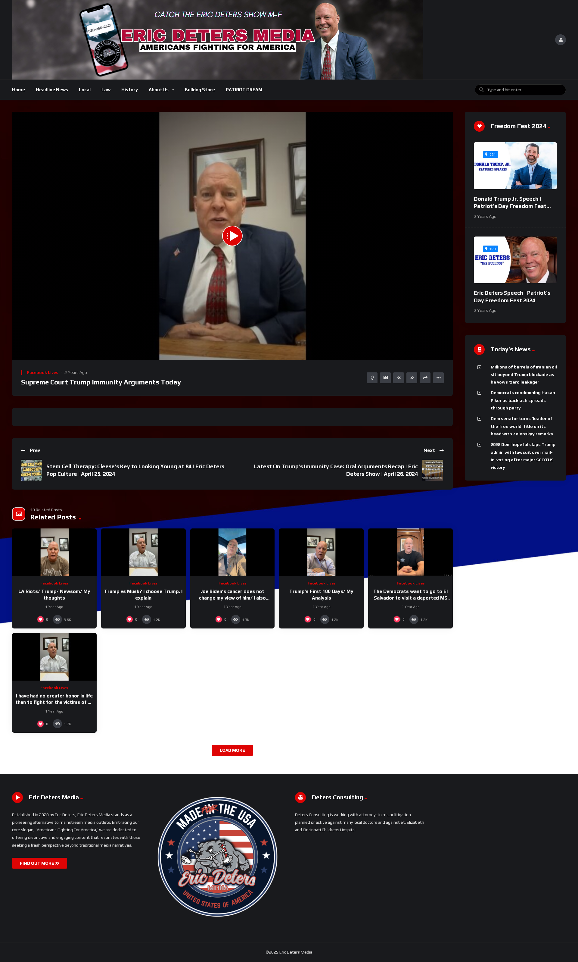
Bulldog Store (200, 89)
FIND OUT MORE (37, 863)
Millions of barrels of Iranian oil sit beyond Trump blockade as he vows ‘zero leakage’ (524, 375)
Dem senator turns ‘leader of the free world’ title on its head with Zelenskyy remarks (522, 426)
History (129, 89)
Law (105, 89)
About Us (159, 89)
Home (18, 89)
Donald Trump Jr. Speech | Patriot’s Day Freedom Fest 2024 (510, 206)
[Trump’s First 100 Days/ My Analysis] (321, 552)
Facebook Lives (42, 372)
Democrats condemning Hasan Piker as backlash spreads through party (523, 400)
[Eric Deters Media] (217, 40)
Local (85, 89)
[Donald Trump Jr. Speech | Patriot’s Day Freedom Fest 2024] (515, 165)
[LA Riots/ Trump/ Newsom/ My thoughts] (54, 552)
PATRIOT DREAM (244, 89)
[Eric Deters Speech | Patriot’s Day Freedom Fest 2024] (515, 260)
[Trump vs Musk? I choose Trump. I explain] (143, 552)
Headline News (52, 89)
